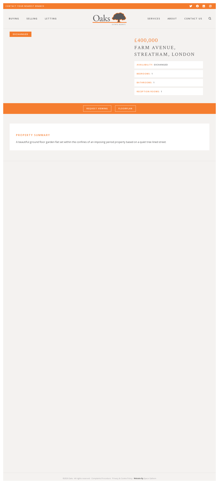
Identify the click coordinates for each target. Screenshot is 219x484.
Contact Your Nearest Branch (25, 6)
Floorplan (125, 108)
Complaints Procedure (101, 478)
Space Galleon (150, 478)
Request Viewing (97, 108)
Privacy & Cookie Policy (122, 478)
